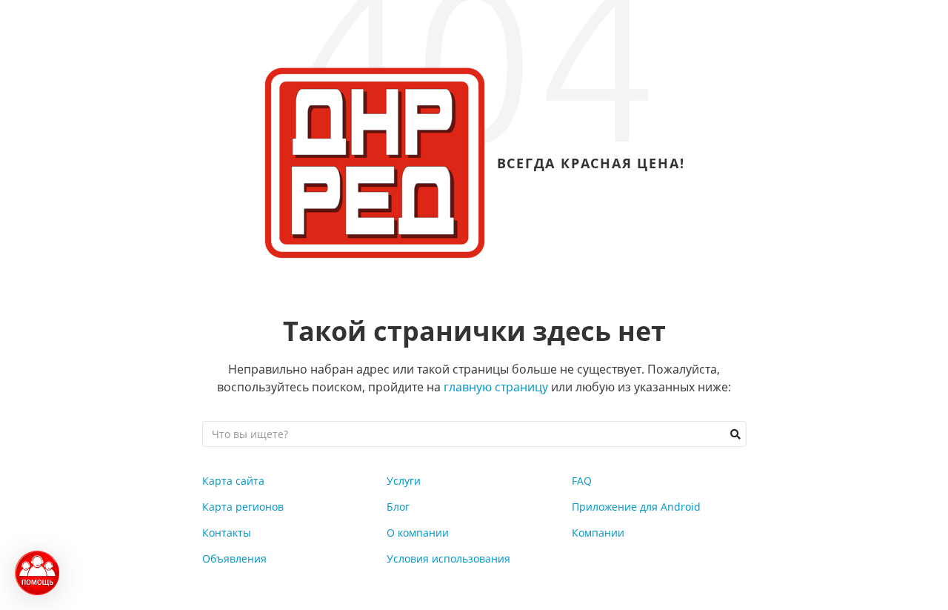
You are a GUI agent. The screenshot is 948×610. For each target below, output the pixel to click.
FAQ (582, 481)
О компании (418, 533)
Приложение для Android (636, 507)
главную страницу (496, 387)
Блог (398, 507)
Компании (598, 533)
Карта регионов (243, 507)
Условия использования (448, 558)
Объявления (234, 558)
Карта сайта (233, 481)
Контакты (226, 533)
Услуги (404, 481)
